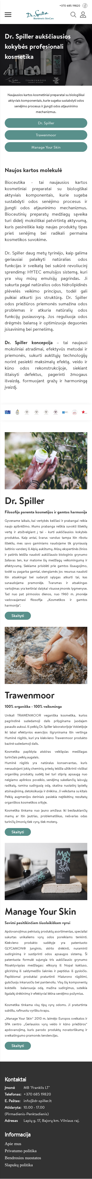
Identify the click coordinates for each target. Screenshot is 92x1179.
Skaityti (18, 615)
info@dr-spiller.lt (38, 1100)
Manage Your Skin (46, 147)
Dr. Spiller (46, 123)
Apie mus (13, 1143)
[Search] (76, 14)
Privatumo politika (21, 1150)
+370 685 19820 (69, 6)
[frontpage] (40, 14)
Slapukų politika (19, 1165)
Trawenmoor (46, 135)
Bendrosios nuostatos (23, 1157)
